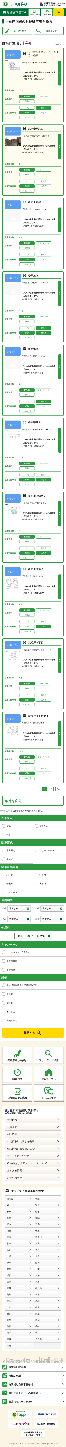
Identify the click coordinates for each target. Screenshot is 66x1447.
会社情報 (12, 1119)
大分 (37, 1332)
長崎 (37, 1326)
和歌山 (38, 1288)
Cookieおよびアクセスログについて (27, 1163)
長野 (37, 1256)
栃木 (9, 1224)
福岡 (37, 1319)
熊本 (9, 1332)
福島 (9, 1217)
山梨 (9, 1256)
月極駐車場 (15, 1375)
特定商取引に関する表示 (20, 1141)
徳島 (37, 1307)
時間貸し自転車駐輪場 (21, 1384)
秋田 (9, 1211)
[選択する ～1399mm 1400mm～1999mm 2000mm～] (52, 909)
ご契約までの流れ (17, 1097)
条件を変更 (51, 30)
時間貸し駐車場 (17, 1367)
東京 (9, 1236)
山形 (37, 1211)
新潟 (9, 1243)
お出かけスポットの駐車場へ (25, 1393)
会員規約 (12, 1127)
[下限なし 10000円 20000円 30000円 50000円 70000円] (22, 936)
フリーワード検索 (49, 1060)
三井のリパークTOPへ (21, 1401)
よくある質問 (48, 1097)
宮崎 (9, 1339)
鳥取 (9, 1294)
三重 (37, 1268)
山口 (9, 1307)
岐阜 (9, 1262)
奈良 (9, 1288)
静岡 (37, 1262)
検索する (29, 1032)
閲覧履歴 (17, 1079)
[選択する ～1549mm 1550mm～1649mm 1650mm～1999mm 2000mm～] (19, 919)
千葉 (37, 1230)
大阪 (9, 1281)
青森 (37, 1198)
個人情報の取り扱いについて (23, 1148)
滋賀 (9, 1275)
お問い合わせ (14, 1177)
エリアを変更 (20, 30)
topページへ (49, 1079)
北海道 (10, 1198)
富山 (37, 1243)
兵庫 (37, 1281)
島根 (37, 1294)
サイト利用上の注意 (18, 1156)
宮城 (37, 1204)
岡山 (9, 1300)
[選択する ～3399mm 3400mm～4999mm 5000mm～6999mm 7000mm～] (19, 909)
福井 (37, 1249)
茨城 (37, 1217)
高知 (9, 1319)
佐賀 (9, 1326)
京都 (37, 1275)
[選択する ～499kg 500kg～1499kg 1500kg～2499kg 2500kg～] (52, 919)
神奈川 (38, 1236)
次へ (59, 789)
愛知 (9, 1268)
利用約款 (12, 1134)
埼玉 (9, 1230)
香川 (9, 1313)
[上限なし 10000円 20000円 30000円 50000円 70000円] (43, 936)
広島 (37, 1300)
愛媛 (37, 1313)
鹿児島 (38, 1339)
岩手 (9, 1204)
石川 (9, 1249)
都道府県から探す (17, 1060)
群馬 (37, 1224)
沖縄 (9, 1345)
